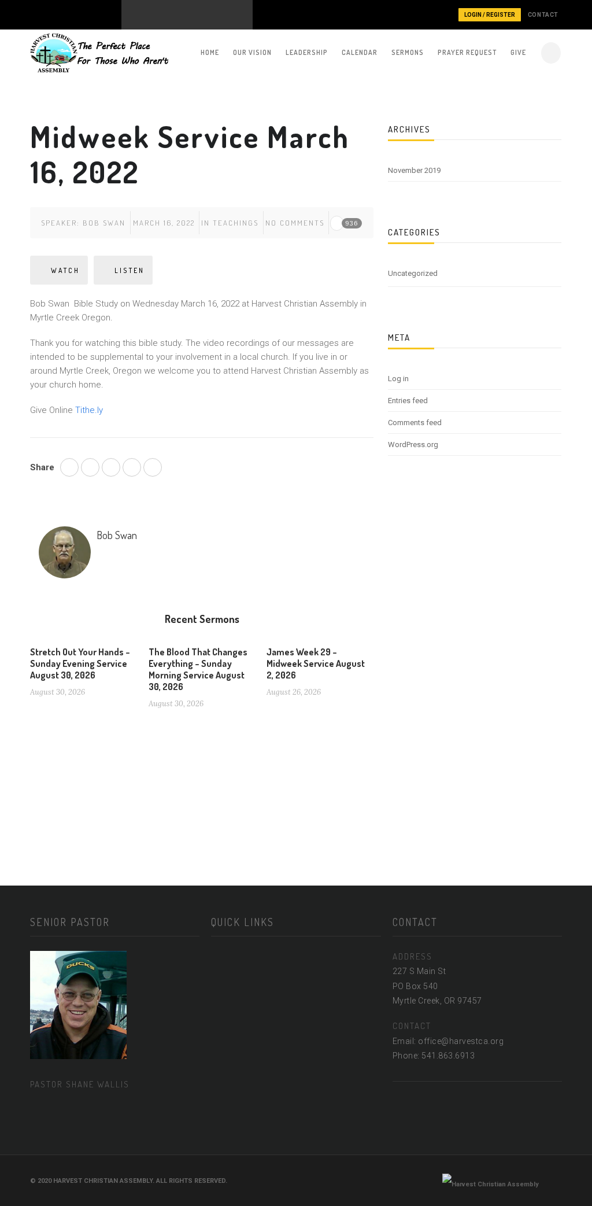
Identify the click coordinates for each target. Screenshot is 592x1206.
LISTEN (129, 270)
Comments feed (415, 422)
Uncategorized (413, 273)
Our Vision (252, 52)
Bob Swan (104, 222)
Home (210, 52)
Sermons (407, 52)
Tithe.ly (89, 410)
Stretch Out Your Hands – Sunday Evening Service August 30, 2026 (80, 663)
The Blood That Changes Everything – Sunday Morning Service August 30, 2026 (198, 669)
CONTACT (543, 15)
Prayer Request (467, 52)
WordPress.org (413, 444)
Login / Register (489, 15)
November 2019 (414, 170)
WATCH (65, 270)
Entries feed (408, 400)
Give (518, 52)
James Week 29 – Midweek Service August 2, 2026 (316, 663)
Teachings (235, 222)
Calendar (360, 52)
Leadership (307, 52)
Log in (398, 378)
